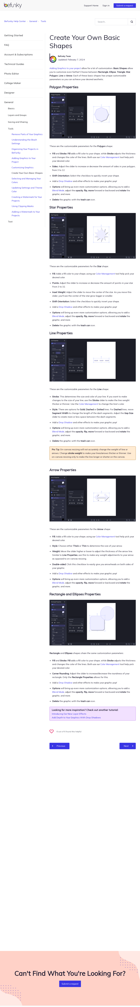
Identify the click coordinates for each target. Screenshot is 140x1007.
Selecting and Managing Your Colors (26, 180)
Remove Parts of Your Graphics (27, 134)
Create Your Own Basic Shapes (27, 173)
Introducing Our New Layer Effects (69, 713)
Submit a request (124, 5)
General (33, 21)
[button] (52, 731)
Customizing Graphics (22, 167)
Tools (43, 21)
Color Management (109, 157)
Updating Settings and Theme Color (27, 189)
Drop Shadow (65, 181)
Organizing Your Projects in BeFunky (25, 151)
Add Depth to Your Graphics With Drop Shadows (76, 717)
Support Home (91, 5)
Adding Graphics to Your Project (24, 160)
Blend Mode (58, 190)
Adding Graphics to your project (65, 68)
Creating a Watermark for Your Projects (27, 199)
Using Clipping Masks (23, 206)
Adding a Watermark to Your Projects (26, 213)
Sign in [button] (106, 5)
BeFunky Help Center (15, 21)
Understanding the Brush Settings (24, 141)
